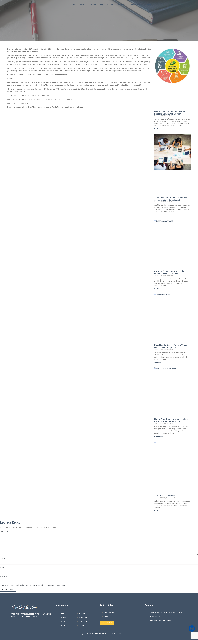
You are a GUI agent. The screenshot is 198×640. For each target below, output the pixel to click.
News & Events (136, 5)
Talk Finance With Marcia (165, 496)
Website (3, 576)
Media (93, 5)
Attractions (122, 5)
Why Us (110, 5)
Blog (101, 5)
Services (83, 5)
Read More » (158, 129)
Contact (149, 5)
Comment (5, 531)
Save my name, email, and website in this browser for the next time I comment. (34, 585)
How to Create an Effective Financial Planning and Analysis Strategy (170, 112)
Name (3, 558)
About (74, 5)
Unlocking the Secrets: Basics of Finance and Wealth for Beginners (171, 346)
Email (3, 567)
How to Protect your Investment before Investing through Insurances (171, 420)
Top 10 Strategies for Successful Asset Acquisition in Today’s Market (170, 198)
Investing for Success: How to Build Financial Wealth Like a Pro (169, 272)
